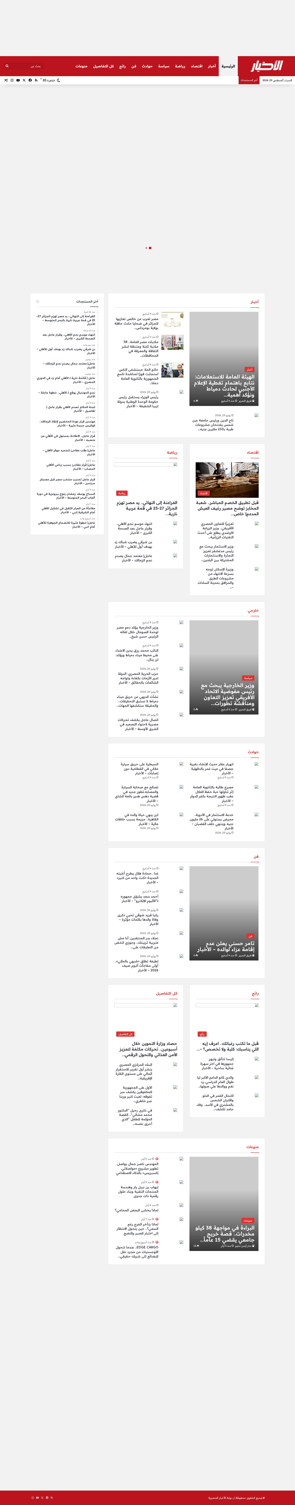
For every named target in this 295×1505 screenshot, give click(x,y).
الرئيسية (228, 66)
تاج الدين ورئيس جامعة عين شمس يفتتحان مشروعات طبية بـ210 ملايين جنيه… (212, 424)
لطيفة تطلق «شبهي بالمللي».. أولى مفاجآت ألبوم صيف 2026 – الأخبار (136, 965)
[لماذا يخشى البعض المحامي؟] (181, 1205)
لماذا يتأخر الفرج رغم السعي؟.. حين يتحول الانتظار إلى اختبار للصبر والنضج (137, 1228)
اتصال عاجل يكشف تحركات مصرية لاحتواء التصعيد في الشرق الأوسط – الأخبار (138, 724)
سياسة (163, 66)
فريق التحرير (245, 400)
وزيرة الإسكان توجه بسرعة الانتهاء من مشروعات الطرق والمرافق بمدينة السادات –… (216, 578)
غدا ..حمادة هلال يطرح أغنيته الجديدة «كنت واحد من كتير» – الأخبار (137, 877)
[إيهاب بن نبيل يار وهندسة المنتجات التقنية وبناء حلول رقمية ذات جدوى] (181, 1182)
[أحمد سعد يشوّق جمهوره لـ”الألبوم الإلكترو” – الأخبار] (181, 891)
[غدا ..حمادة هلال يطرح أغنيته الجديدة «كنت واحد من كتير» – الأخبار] (181, 868)
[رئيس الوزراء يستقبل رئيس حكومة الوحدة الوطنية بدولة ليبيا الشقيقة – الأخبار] (181, 392)
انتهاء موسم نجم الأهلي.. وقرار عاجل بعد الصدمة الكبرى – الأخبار (134, 528)
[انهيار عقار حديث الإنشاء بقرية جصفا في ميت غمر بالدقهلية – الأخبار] (256, 764)
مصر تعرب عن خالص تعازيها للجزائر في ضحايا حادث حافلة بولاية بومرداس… (136, 323)
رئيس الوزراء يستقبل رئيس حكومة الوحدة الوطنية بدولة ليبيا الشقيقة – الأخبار (137, 401)
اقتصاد (196, 66)
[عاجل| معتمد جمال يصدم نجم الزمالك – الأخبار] (175, 556)
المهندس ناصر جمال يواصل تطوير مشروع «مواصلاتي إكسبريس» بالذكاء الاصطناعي (137, 1168)
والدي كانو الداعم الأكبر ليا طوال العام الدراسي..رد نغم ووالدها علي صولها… (215, 1081)
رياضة (180, 66)
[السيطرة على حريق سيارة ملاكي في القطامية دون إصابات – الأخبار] (181, 764)
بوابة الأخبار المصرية (220, 1497)
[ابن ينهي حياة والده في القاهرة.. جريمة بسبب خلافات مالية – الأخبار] (181, 815)
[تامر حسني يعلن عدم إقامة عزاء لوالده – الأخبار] (223, 913)
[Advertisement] (147, 28)
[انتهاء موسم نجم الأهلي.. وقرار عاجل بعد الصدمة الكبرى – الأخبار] (175, 523)
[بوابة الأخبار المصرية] (267, 66)
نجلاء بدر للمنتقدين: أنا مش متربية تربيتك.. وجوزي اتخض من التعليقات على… (136, 942)
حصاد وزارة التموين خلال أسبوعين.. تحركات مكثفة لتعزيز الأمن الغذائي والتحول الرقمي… (148, 1049)
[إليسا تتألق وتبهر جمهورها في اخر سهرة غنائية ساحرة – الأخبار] (257, 1059)
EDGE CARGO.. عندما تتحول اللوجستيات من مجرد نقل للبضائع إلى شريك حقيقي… (137, 1251)
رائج (122, 66)
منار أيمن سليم (243, 1245)
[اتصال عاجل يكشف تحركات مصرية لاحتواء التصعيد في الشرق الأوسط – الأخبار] (181, 715)
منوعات (81, 66)
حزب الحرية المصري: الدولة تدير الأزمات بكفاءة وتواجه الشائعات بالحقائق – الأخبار (138, 678)
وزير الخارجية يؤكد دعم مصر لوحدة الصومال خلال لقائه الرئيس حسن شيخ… (137, 631)
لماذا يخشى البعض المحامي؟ (136, 1210)
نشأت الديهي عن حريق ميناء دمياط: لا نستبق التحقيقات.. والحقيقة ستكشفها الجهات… (137, 701)
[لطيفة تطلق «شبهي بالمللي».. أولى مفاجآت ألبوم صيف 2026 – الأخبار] (181, 956)
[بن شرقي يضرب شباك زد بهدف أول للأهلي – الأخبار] (175, 542)
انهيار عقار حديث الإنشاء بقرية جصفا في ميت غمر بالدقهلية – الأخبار (211, 768)
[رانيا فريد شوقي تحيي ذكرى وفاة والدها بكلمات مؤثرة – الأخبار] (181, 910)
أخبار (212, 66)
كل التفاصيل (103, 66)
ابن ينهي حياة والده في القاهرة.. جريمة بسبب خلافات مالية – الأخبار (136, 819)
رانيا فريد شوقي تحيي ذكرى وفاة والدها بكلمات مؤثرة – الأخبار (137, 919)
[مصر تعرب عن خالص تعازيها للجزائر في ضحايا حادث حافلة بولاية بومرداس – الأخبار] (172, 319)
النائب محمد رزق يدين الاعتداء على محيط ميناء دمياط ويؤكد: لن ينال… (136, 654)
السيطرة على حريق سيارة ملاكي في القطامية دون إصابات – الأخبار (139, 768)
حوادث (147, 66)
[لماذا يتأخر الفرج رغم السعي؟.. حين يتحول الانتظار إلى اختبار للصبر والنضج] (181, 1219)
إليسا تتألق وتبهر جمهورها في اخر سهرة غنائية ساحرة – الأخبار (217, 1063)
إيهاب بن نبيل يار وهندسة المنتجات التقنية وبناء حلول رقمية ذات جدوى (138, 1191)
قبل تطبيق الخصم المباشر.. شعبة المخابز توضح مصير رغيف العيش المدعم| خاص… (227, 508)
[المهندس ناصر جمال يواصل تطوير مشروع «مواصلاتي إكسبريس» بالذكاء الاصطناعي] (181, 1159)
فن (133, 66)
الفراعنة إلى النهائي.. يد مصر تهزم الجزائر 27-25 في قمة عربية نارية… (147, 508)
